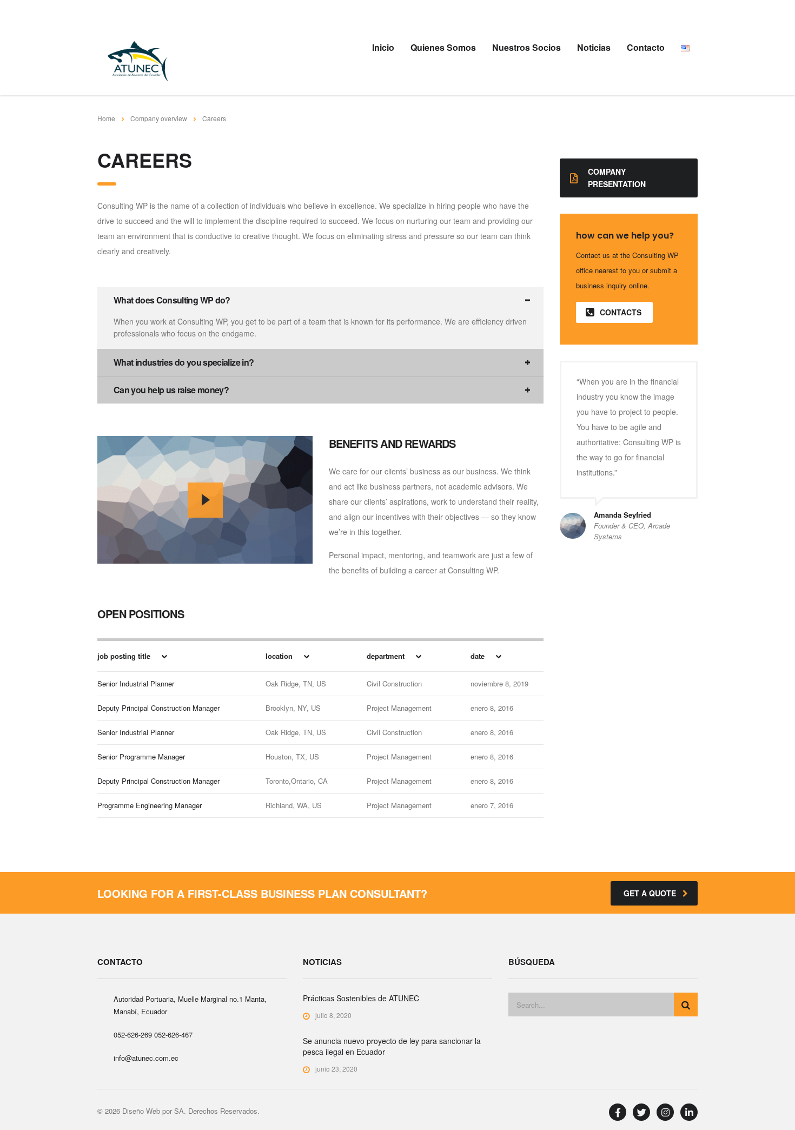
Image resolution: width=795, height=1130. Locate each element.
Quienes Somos (443, 47)
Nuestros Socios (526, 47)
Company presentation (617, 177)
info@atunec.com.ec (146, 1058)
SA (179, 1111)
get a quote (650, 893)
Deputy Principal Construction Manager (158, 708)
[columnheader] (169, 656)
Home (106, 118)
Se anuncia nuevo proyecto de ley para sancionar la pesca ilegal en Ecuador (392, 1046)
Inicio (383, 47)
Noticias (594, 47)
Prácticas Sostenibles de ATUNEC (361, 998)
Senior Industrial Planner (135, 683)
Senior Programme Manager (141, 756)
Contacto (646, 47)
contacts (620, 312)
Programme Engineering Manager (149, 805)
